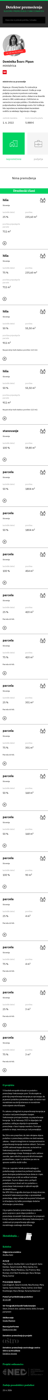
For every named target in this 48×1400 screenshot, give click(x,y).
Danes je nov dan (10, 1329)
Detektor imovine (10, 1353)
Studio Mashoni (9, 1321)
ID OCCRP (7, 1300)
